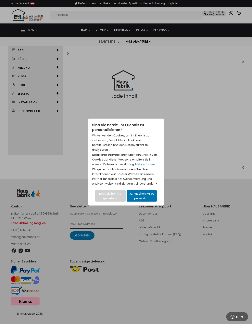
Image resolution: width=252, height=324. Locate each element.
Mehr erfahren (145, 164)
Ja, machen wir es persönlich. (141, 195)
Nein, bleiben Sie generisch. (110, 195)
